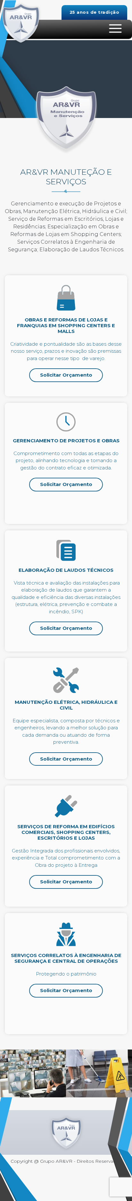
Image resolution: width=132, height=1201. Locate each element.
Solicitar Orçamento (66, 375)
